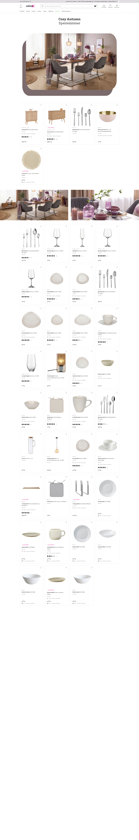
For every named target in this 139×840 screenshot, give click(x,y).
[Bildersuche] (95, 6)
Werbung (51, 11)
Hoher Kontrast (112, 1)
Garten (39, 11)
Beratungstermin (66, 11)
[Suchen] (43, 6)
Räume (28, 11)
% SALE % (57, 11)
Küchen (34, 11)
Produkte (22, 11)
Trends (45, 11)
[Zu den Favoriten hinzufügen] (40, 105)
